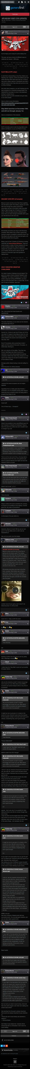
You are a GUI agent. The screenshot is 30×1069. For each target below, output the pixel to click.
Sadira (7, 397)
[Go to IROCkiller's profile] (2, 524)
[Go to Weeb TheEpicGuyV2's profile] (2, 418)
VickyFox (7, 306)
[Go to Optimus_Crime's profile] (2, 540)
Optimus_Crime (9, 539)
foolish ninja (8, 676)
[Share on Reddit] (7, 1046)
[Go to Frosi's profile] (2, 623)
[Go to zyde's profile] (2, 652)
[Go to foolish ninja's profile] (2, 677)
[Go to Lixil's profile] (2, 32)
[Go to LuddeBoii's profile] (2, 511)
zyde (6, 651)
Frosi (6, 622)
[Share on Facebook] (4, 1046)
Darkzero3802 (9, 316)
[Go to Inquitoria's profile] (2, 499)
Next (25, 26)
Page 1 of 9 (15, 27)
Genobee (7, 327)
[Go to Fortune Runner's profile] (2, 726)
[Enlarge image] (15, 43)
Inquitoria (8, 498)
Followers (14, 1035)
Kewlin (7, 631)
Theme (14, 1058)
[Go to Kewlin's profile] (2, 631)
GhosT (7, 662)
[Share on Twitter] (2, 1046)
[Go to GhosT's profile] (2, 662)
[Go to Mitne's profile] (2, 614)
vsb (6, 370)
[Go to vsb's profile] (2, 370)
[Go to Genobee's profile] (2, 327)
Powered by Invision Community (15, 1066)
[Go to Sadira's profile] (2, 398)
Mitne (6, 613)
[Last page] (28, 27)
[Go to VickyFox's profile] (2, 306)
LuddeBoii (8, 510)
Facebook (15, 1061)
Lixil (4, 20)
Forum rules (15, 14)
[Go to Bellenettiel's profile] (2, 490)
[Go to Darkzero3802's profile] (2, 317)
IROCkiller (8, 523)
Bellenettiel (8, 489)
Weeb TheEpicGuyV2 (11, 418)
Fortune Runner (9, 725)
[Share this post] (27, 33)
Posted (11, 33)
